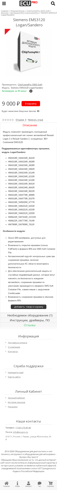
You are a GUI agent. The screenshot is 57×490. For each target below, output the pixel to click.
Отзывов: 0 (21, 120)
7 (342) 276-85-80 (23, 427)
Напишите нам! (15, 372)
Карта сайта (14, 376)
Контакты (13, 351)
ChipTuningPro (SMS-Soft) (38, 11)
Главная (4, 11)
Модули (4, 13)
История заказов (16, 402)
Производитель (17, 11)
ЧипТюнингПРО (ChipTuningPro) (24, 13)
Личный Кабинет (16, 397)
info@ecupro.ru (20, 432)
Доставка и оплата (17, 342)
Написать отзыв (35, 120)
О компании (14, 347)
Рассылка (12, 406)
